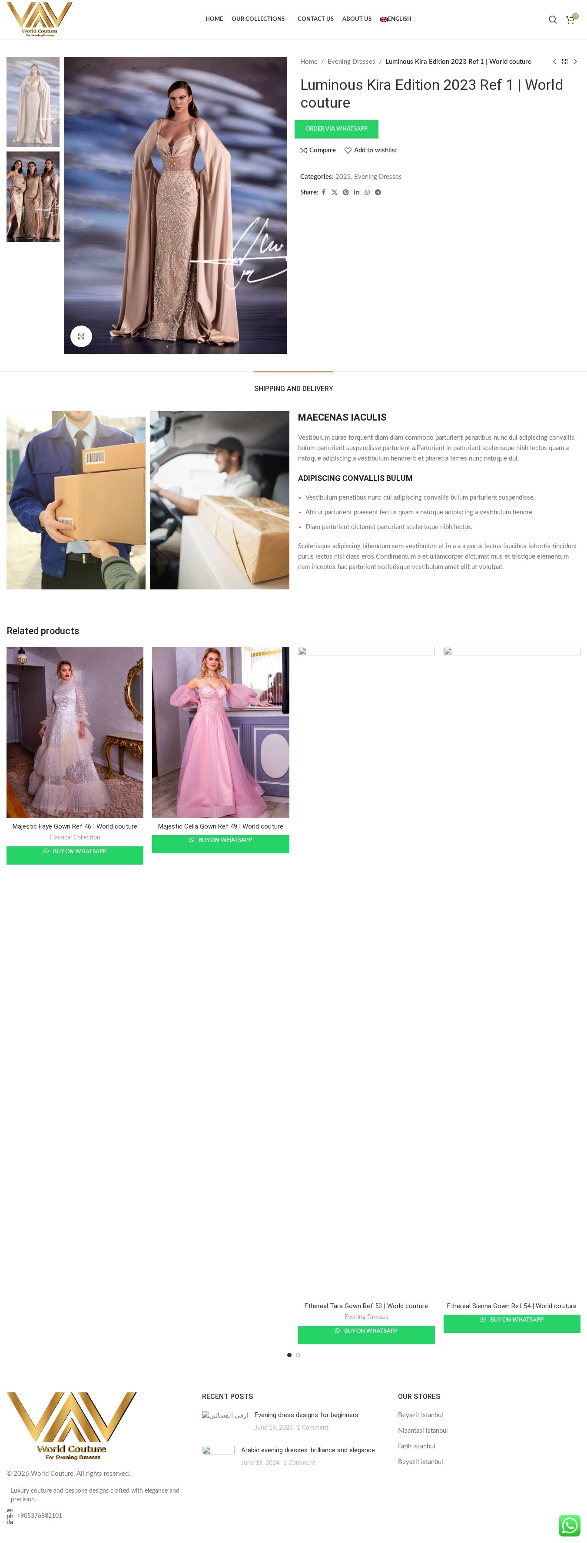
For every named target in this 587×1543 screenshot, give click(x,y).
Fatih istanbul (416, 1446)
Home (309, 62)
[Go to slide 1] (289, 1355)
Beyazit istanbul (420, 1462)
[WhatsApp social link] (367, 193)
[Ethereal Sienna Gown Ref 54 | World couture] (512, 972)
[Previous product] (554, 62)
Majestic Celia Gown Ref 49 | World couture (220, 826)
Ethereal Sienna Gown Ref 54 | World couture (512, 1306)
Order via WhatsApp (336, 129)
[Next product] (575, 62)
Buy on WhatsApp (79, 852)
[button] (339, 129)
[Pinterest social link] (346, 193)
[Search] (553, 19)
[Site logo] (40, 19)
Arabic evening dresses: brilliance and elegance (308, 1450)
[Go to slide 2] (298, 1355)
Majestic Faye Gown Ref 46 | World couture (75, 826)
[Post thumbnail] (225, 1421)
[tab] (293, 384)
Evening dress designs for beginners (306, 1415)
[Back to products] (565, 62)
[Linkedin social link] (357, 193)
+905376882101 (39, 1516)
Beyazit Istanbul (420, 1415)
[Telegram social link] (378, 193)
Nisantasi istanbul (423, 1431)
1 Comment (312, 1428)
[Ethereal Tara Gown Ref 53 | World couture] (366, 972)
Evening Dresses (351, 62)
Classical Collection (75, 838)
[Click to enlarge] (81, 336)
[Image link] (72, 1426)
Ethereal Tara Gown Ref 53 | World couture (366, 1306)
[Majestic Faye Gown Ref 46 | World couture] (75, 732)
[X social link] (334, 193)
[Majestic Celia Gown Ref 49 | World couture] (220, 732)
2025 (343, 177)
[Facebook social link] (323, 193)
